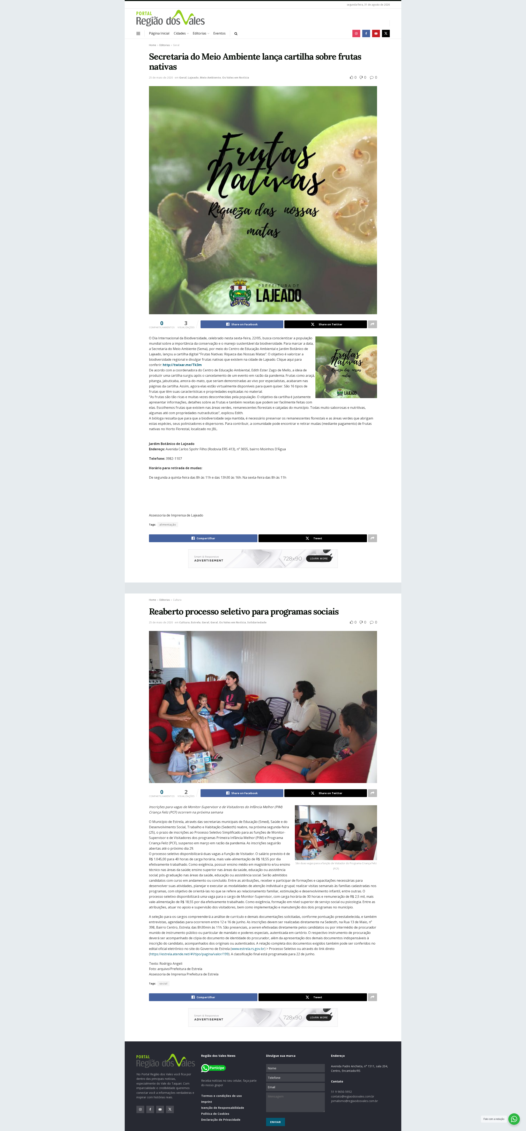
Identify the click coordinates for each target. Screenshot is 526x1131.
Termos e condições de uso (221, 1096)
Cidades (180, 33)
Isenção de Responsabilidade (222, 1108)
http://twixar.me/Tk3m (182, 365)
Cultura (177, 600)
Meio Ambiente (210, 77)
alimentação (167, 524)
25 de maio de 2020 (161, 77)
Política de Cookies (215, 1114)
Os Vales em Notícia (235, 77)
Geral (176, 45)
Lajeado (193, 77)
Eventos (219, 33)
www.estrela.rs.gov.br (248, 948)
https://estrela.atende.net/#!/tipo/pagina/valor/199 (189, 954)
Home (152, 45)
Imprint (206, 1102)
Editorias (199, 33)
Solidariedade (256, 622)
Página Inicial (159, 33)
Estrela (196, 622)
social (163, 983)
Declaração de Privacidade (220, 1120)
